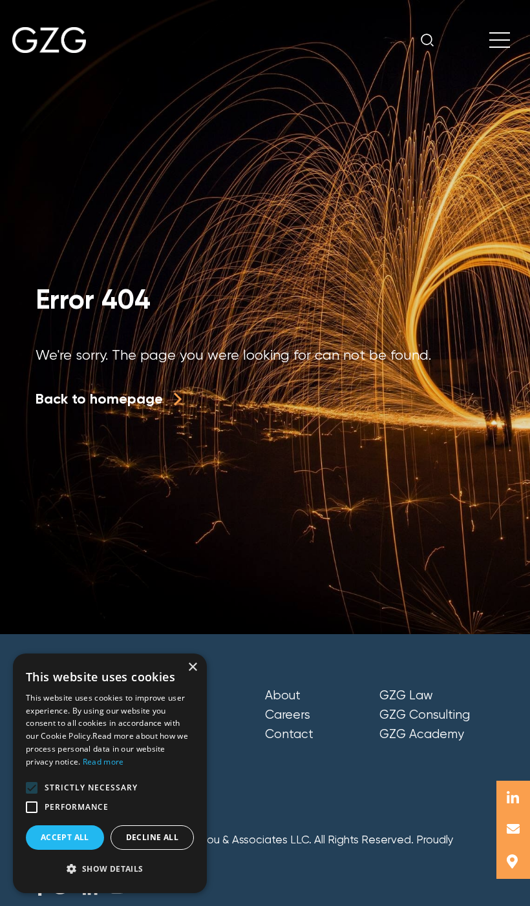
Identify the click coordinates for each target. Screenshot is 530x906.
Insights (172, 734)
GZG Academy (421, 734)
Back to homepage (99, 398)
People (171, 695)
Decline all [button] (152, 837)
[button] (32, 788)
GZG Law (406, 695)
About (283, 695)
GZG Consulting (424, 715)
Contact (289, 734)
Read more (103, 761)
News (166, 753)
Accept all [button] (65, 837)
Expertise (177, 715)
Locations (179, 773)
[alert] (110, 773)
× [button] (192, 667)
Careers (287, 715)
